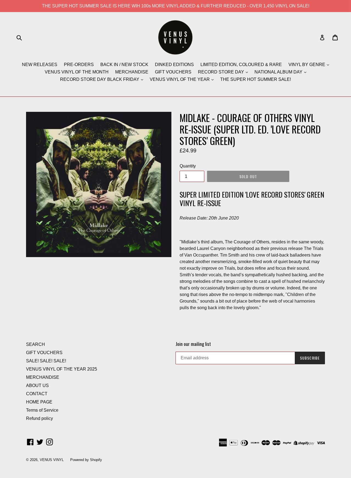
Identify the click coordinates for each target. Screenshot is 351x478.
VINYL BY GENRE (307, 64)
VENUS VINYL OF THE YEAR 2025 (61, 369)
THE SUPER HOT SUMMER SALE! (255, 79)
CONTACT (36, 393)
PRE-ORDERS (79, 64)
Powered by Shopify (86, 460)
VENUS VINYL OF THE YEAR (180, 79)
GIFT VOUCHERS (173, 72)
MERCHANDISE (131, 72)
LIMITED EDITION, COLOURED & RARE (241, 64)
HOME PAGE (39, 402)
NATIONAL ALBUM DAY (279, 72)
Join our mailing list (193, 344)
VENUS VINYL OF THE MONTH (77, 72)
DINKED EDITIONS (174, 64)
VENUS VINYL (52, 460)
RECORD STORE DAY (221, 72)
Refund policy (39, 418)
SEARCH (35, 344)
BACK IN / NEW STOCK (124, 64)
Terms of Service (42, 410)
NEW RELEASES (39, 64)
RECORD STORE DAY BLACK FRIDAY (100, 79)
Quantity (188, 166)
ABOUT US (37, 385)
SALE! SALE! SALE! (46, 360)
